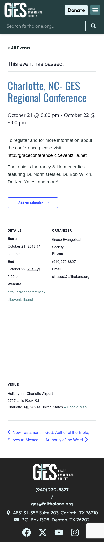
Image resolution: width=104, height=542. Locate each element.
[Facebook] (26, 532)
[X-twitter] (42, 532)
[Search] (93, 26)
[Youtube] (58, 532)
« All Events (19, 48)
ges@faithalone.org (52, 504)
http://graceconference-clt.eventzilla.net (47, 155)
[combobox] (45, 26)
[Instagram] (74, 532)
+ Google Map (75, 406)
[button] (95, 10)
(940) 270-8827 (52, 490)
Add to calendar (31, 202)
